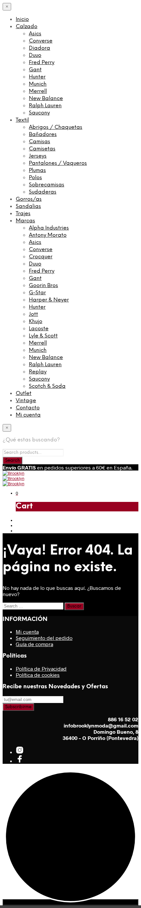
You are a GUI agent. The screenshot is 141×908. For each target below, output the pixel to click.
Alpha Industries (49, 228)
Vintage (26, 400)
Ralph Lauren (45, 106)
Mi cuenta (28, 415)
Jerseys (38, 156)
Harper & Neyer (49, 300)
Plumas (37, 170)
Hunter (37, 77)
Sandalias (28, 206)
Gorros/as (29, 199)
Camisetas (42, 149)
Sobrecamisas (46, 185)
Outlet (23, 393)
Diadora (39, 48)
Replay (38, 372)
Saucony (39, 113)
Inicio (22, 19)
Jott (33, 314)
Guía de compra (34, 644)
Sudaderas (42, 192)
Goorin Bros (43, 285)
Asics (35, 34)
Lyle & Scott (43, 336)
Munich (38, 84)
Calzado (26, 26)
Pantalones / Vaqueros (58, 163)
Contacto (28, 408)
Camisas (39, 142)
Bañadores (43, 134)
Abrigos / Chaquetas (55, 127)
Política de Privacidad (41, 668)
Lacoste (39, 329)
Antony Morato (48, 235)
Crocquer (40, 257)
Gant (35, 70)
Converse (40, 41)
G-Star (37, 293)
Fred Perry (41, 62)
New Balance (46, 98)
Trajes (23, 213)
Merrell (38, 91)
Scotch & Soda (47, 386)
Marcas (25, 221)
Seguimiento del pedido (44, 638)
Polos (35, 177)
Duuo (35, 55)
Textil (22, 120)
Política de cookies (38, 675)
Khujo (35, 321)
